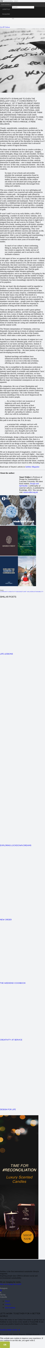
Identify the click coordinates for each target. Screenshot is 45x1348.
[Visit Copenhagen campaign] (18, 585)
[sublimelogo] (18, 1267)
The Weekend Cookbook (13, 983)
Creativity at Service (11, 1040)
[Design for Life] (22, 1105)
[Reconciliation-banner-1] (19, 1258)
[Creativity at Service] (22, 1036)
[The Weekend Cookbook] (22, 979)
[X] (1, 1290)
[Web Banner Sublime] (18, 555)
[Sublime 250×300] (18, 525)
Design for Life (8, 1109)
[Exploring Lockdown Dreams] (22, 841)
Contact (8, 1304)
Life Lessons (6, 654)
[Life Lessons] (22, 650)
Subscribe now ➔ (10, 1330)
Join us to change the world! (10, 1284)
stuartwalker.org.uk (30, 492)
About (7, 1301)
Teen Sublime (10, 1308)
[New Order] (22, 916)
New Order (6, 919)
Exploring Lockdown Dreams (15, 845)
